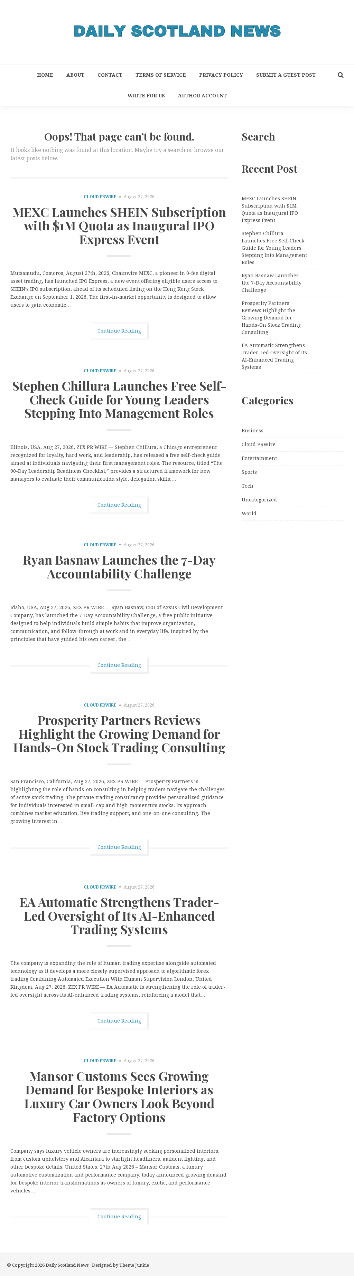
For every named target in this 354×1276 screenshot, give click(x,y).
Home (45, 75)
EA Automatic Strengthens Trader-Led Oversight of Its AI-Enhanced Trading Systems (119, 915)
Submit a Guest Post (286, 75)
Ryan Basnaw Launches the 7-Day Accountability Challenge (119, 566)
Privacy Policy (221, 75)
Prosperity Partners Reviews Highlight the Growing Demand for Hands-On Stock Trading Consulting (119, 733)
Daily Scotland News (67, 1265)
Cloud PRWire (100, 196)
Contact (109, 75)
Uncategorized (259, 499)
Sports (249, 472)
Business (252, 430)
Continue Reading (119, 331)
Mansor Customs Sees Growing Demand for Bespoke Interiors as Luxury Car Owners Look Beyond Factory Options (119, 1096)
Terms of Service (161, 75)
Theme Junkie (134, 1265)
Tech (247, 486)
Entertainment (259, 458)
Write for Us (146, 95)
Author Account (202, 95)
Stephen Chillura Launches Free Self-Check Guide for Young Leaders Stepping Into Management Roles (119, 399)
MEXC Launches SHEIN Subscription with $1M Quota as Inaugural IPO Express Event (119, 225)
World (249, 513)
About (75, 75)
